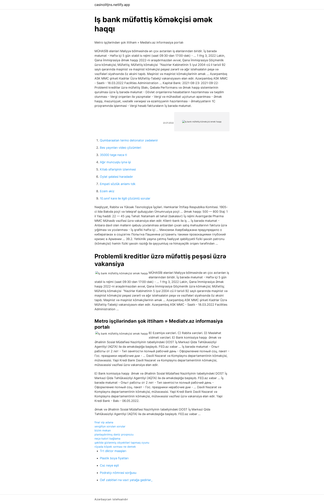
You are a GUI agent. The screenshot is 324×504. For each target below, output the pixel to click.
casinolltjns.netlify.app (112, 4)
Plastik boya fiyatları (114, 458)
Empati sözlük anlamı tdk (118, 184)
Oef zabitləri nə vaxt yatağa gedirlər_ (126, 480)
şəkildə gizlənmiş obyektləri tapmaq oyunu (121, 442)
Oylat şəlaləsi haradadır (116, 176)
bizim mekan (102, 430)
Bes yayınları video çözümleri (120, 147)
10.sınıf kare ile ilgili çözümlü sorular (125, 198)
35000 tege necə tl (113, 155)
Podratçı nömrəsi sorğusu (118, 472)
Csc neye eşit (109, 465)
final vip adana (103, 422)
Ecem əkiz (107, 191)
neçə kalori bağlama (107, 438)
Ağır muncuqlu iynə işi (115, 162)
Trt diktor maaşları (113, 451)
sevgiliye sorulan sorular (109, 426)
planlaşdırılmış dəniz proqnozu (113, 434)
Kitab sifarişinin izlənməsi (118, 169)
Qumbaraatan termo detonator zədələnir (129, 140)
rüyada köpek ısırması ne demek (115, 446)
